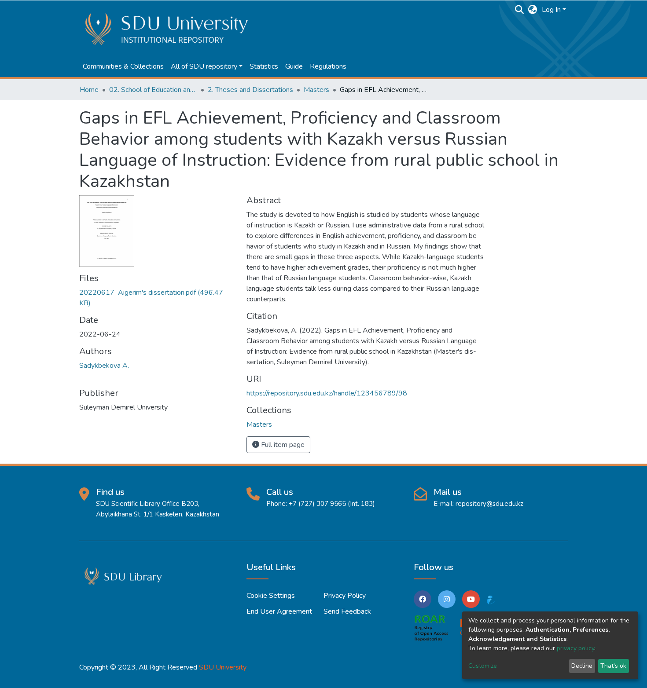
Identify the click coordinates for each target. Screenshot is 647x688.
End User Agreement (279, 611)
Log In (551, 10)
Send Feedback (347, 611)
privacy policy (575, 648)
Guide (294, 66)
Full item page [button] (282, 445)
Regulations (328, 66)
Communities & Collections (123, 66)
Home (89, 90)
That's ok (613, 666)
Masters (316, 90)
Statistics (264, 66)
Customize (482, 666)
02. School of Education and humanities (153, 90)
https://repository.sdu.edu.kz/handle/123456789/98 (326, 393)
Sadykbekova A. (104, 365)
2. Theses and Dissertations (250, 90)
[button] (533, 9)
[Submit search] (520, 9)
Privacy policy (345, 595)
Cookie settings (270, 595)
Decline (581, 666)
